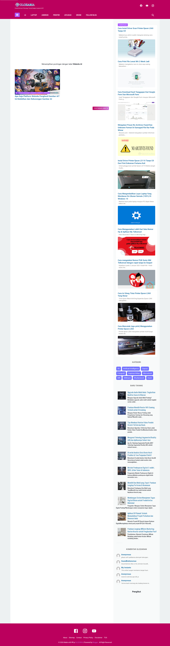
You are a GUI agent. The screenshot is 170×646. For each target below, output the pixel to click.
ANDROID (45, 15)
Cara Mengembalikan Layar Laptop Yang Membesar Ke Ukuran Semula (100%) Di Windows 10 (134, 196)
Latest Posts (119, 542)
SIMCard (127, 378)
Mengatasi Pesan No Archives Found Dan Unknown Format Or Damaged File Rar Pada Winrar (136, 127)
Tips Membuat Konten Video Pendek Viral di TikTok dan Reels (140, 423)
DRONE (78, 15)
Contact (79, 638)
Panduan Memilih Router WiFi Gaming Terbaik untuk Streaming (141, 408)
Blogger (95, 642)
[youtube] (146, 5)
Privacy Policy (88, 638)
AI (25, 15)
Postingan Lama (100, 108)
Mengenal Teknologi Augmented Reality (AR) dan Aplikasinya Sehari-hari (142, 438)
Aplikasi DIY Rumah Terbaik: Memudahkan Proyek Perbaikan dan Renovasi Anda (140, 516)
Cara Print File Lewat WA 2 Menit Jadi (133, 61)
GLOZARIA (79, 642)
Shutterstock (139, 378)
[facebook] (140, 5)
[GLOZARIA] (26, 4)
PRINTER (56, 15)
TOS (105, 638)
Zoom (149, 378)
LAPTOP (34, 15)
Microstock (147, 373)
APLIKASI (67, 15)
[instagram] (152, 5)
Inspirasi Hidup (134, 373)
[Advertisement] (62, 40)
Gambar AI (40, 93)
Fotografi (33, 93)
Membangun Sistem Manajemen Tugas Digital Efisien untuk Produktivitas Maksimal (141, 500)
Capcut (145, 369)
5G (118, 369)
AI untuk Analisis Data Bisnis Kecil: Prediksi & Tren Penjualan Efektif (140, 453)
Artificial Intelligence (24, 93)
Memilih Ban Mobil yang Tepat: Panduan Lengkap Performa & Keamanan (142, 484)
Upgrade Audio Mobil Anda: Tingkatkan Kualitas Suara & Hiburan (141, 393)
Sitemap (72, 638)
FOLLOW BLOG (91, 15)
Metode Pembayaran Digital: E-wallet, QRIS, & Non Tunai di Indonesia (141, 469)
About (65, 638)
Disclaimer (98, 638)
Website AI (46, 93)
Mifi (118, 378)
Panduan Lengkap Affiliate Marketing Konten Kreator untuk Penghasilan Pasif (142, 530)
